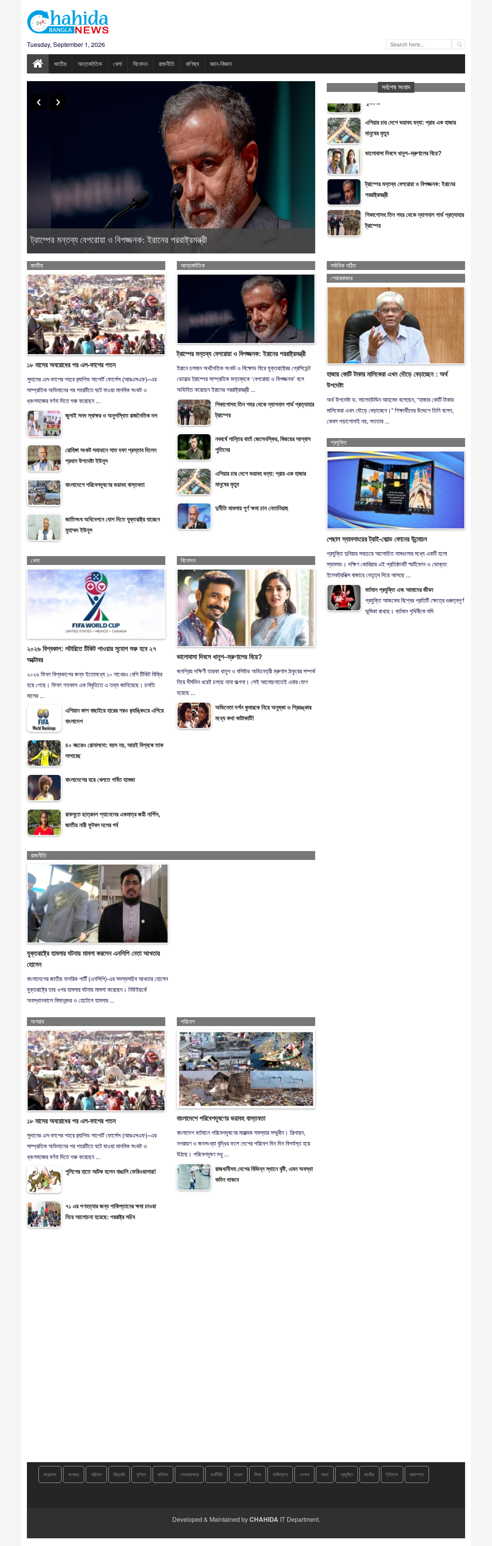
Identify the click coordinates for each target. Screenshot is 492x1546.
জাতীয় (37, 265)
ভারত (238, 1474)
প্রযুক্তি (339, 442)
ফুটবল (141, 1474)
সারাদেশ (50, 1474)
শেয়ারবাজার (341, 278)
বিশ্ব (257, 1474)
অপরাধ (37, 1021)
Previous (38, 102)
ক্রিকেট (119, 1474)
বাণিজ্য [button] (192, 63)
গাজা (325, 1474)
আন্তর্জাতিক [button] (90, 63)
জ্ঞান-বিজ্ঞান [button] (221, 63)
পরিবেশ (187, 1021)
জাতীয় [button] (60, 63)
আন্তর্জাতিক (193, 265)
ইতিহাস (392, 1474)
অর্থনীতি (216, 1474)
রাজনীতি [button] (167, 63)
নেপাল (304, 1474)
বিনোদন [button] (140, 63)
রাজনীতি (39, 855)
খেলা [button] (117, 63)
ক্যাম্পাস (417, 1474)
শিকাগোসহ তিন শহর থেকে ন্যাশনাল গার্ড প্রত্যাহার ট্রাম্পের (119, 240)
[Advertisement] (246, 1352)
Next (57, 102)
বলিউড (163, 1474)
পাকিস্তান (280, 1474)
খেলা (35, 560)
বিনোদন (188, 560)
